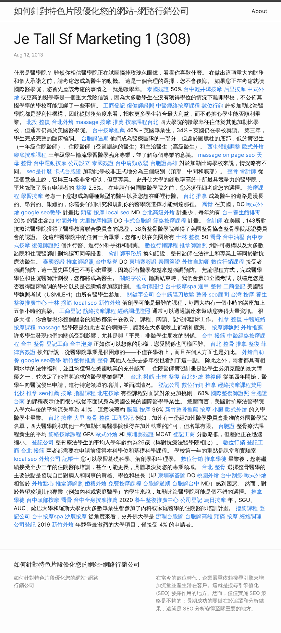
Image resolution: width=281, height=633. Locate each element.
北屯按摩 (108, 393)
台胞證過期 (95, 138)
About (259, 11)
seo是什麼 (39, 171)
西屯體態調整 (223, 146)
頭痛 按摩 (93, 212)
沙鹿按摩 (76, 516)
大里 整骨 (85, 417)
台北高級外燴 (158, 212)
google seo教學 (41, 212)
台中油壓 (234, 236)
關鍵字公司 (133, 278)
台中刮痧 (232, 475)
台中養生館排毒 (241, 212)
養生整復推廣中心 (157, 499)
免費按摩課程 (124, 483)
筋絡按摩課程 (169, 220)
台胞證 (226, 425)
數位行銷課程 (161, 245)
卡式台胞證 (67, 171)
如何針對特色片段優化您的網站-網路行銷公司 (101, 10)
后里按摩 (235, 89)
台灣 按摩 (242, 294)
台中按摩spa (180, 286)
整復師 (213, 376)
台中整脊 (107, 261)
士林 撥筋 (60, 302)
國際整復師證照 (230, 393)
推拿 (210, 384)
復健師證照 (140, 105)
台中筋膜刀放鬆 (175, 294)
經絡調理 (250, 516)
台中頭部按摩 (42, 499)
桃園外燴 (67, 220)
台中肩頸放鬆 (131, 163)
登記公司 (169, 384)
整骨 (232, 171)
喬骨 (207, 204)
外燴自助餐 (195, 261)
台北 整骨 (222, 343)
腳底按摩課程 (30, 154)
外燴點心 (43, 483)
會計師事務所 (125, 253)
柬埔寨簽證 (143, 261)
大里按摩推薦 (96, 220)
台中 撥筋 (213, 335)
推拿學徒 (216, 458)
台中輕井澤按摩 (203, 89)
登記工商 (57, 343)
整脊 (102, 360)
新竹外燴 (110, 302)
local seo (118, 212)
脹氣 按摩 (138, 409)
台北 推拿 (195, 195)
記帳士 (70, 458)
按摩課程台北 (141, 121)
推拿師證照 (193, 245)
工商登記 (114, 105)
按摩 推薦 (112, 121)
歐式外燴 (253, 146)
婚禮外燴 (96, 483)
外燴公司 (50, 458)
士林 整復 (188, 236)
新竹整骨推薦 (79, 360)
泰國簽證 (158, 89)
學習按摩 (32, 195)
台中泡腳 (81, 343)
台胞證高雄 (164, 163)
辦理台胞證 (169, 516)
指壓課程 (85, 393)
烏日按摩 (215, 499)
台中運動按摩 (50, 163)
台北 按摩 (60, 417)
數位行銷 (212, 105)
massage (86, 121)
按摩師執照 (225, 327)
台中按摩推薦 (108, 130)
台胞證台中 (185, 483)
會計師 (248, 171)
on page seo (239, 154)
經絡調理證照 (134, 310)
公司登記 (191, 499)
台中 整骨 (33, 343)
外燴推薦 (252, 327)
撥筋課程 (247, 508)
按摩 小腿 (211, 409)
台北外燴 (63, 121)
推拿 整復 (230, 319)
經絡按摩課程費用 (240, 384)
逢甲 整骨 (210, 286)
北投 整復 (38, 121)
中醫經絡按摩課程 (178, 105)
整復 (81, 187)
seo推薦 (49, 393)
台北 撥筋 (142, 376)
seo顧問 (219, 294)
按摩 (66, 393)
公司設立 (79, 163)
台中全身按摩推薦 (96, 499)
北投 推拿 (25, 393)
